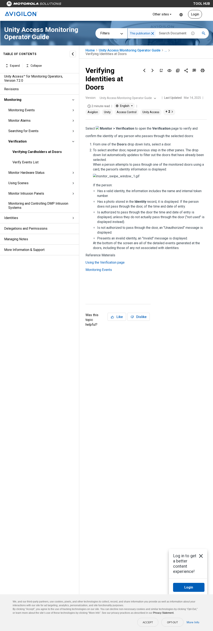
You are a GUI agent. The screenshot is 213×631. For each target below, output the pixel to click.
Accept (148, 622)
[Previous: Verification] (144, 70)
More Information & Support (24, 250)
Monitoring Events (21, 110)
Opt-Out (172, 622)
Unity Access (150, 112)
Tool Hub (201, 4)
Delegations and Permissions (25, 228)
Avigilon (93, 112)
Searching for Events (23, 131)
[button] (152, 33)
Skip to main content (79, 5)
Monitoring (12, 100)
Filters (105, 33)
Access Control (126, 112)
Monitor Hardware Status (26, 173)
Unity (107, 112)
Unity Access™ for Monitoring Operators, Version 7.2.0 (33, 78)
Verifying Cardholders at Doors (37, 152)
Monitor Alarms (19, 121)
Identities (11, 218)
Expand (15, 65)
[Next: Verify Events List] (153, 70)
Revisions (11, 89)
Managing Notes (16, 239)
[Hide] (73, 54)
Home (90, 50)
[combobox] (127, 98)
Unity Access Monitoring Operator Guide (129, 50)
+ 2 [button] (167, 112)
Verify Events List (25, 162)
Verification (17, 141)
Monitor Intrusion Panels (26, 193)
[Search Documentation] (203, 33)
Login (195, 14)
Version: (90, 97)
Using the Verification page (105, 262)
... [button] (166, 50)
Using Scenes (18, 183)
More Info (193, 622)
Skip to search (109, 5)
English (181, 14)
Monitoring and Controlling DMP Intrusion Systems (38, 206)
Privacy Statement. (163, 612)
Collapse (36, 65)
